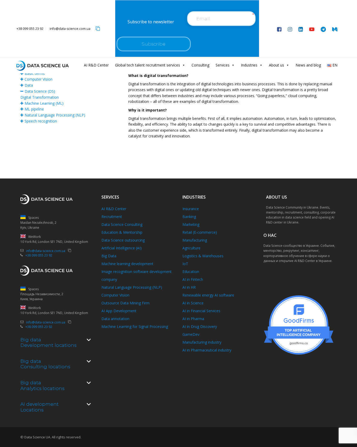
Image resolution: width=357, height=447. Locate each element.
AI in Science (193, 302)
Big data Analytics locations (42, 385)
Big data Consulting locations (45, 364)
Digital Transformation (39, 97)
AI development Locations (39, 407)
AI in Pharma (193, 318)
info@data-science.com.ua (70, 28)
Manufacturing (194, 240)
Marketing (190, 224)
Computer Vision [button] (39, 79)
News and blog (308, 65)
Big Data (108, 255)
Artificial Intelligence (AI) (121, 247)
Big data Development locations (48, 342)
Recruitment (111, 216)
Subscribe (153, 44)
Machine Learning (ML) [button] (44, 103)
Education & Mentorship (121, 232)
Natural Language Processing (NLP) (131, 287)
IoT (185, 263)
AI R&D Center (96, 65)
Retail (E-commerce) (199, 232)
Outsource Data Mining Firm (125, 302)
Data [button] (29, 85)
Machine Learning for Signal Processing (134, 326)
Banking (189, 216)
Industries (249, 65)
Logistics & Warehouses (202, 255)
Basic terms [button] (35, 73)
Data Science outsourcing (123, 240)
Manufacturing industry (201, 342)
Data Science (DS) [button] (40, 91)
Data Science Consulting (121, 224)
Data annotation (115, 318)
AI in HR (189, 287)
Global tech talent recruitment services (147, 65)
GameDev (190, 334)
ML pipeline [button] (34, 109)
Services (222, 65)
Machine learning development (127, 263)
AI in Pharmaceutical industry (206, 350)
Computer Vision (115, 295)
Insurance (190, 208)
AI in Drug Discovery (199, 326)
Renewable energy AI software (208, 295)
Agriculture (191, 247)
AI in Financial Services (201, 310)
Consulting (200, 65)
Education (190, 271)
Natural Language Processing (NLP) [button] (55, 115)
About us (276, 65)
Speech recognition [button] (41, 121)
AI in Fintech (192, 279)
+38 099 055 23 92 (29, 28)
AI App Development (118, 310)
